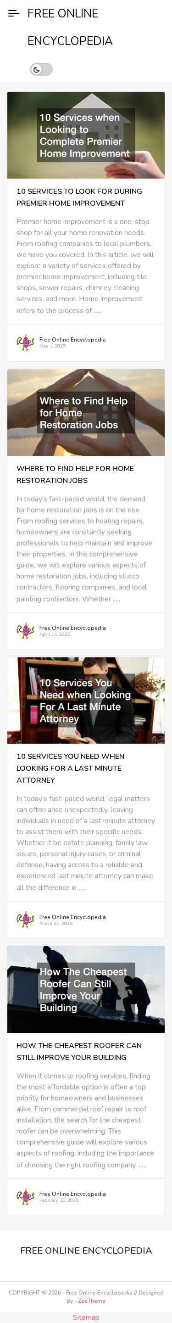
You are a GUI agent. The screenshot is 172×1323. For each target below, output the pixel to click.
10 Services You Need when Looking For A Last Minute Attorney (70, 768)
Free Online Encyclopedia (72, 339)
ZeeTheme (91, 1301)
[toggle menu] (14, 14)
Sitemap (86, 1317)
